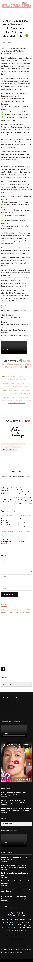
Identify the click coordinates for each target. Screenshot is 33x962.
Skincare (4, 604)
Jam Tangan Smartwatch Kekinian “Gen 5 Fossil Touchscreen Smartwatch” (23, 523)
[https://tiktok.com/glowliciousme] (9, 711)
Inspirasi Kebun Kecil (9, 449)
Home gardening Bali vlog (11, 447)
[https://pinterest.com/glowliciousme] (4, 711)
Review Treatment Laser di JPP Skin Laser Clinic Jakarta (14, 858)
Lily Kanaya (7, 40)
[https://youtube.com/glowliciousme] (4, 703)
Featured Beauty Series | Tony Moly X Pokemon (15, 882)
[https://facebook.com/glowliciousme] (21, 703)
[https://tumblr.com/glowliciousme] (26, 703)
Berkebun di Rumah (17, 444)
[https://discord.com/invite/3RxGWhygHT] (15, 711)
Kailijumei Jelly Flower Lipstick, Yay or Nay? (14, 874)
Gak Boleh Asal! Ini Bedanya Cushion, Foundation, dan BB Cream (14, 794)
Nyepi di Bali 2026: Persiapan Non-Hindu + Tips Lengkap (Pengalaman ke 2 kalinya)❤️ (7, 539)
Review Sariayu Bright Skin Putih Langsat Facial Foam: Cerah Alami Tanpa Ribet (16, 809)
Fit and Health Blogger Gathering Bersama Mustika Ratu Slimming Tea (14, 898)
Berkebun (6, 444)
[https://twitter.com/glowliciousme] (15, 703)
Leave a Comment (7, 42)
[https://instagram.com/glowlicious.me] (9, 703)
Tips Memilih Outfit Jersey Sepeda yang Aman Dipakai (15, 890)
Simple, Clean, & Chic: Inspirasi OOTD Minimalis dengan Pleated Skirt (14, 802)
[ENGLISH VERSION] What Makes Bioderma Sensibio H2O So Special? (14, 866)
